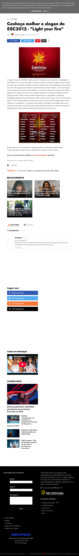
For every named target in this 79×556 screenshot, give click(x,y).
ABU (43, 513)
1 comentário (13, 230)
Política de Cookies (11, 528)
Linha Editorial (9, 518)
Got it (46, 11)
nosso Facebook (40, 155)
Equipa (7, 520)
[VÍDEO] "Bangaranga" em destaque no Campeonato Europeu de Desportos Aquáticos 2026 (22, 421)
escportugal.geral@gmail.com (52, 488)
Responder (18, 248)
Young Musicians (47, 505)
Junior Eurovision (47, 510)
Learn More (36, 11)
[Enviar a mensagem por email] (44, 40)
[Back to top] (74, 551)
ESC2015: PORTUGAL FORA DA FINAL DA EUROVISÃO (29, 432)
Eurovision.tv (46, 508)
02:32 (24, 238)
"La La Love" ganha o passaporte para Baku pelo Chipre (38, 171)
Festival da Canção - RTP (50, 503)
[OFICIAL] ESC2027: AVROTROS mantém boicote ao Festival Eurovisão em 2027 (20, 409)
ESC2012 (14, 19)
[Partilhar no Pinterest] (38, 40)
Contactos (8, 523)
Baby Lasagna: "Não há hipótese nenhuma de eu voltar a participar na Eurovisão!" (29, 444)
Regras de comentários (13, 526)
